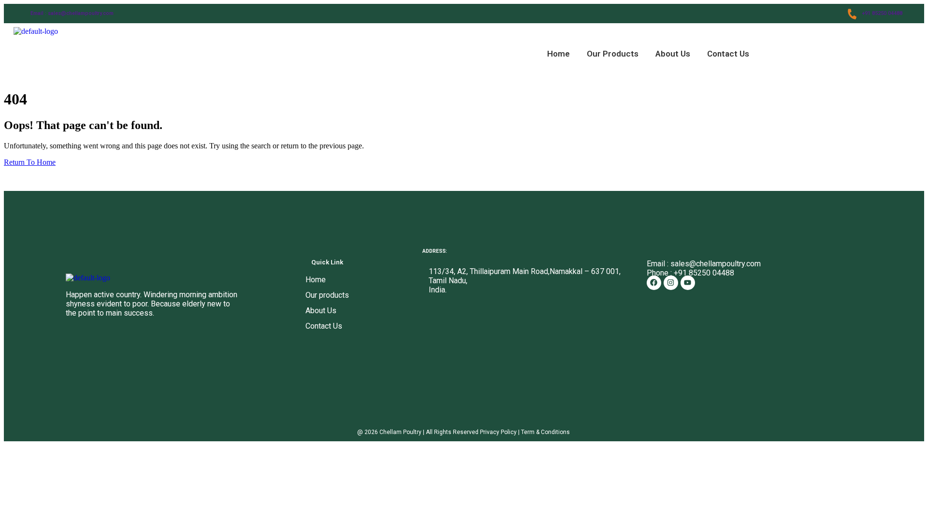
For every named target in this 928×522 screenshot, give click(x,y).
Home (558, 53)
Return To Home (30, 162)
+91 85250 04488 (882, 13)
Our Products (612, 53)
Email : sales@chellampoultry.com (72, 13)
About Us (672, 53)
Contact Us (728, 53)
